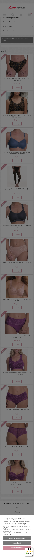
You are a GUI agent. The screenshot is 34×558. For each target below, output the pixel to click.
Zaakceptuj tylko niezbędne (17, 538)
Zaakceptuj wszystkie (17, 548)
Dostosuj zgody (17, 543)
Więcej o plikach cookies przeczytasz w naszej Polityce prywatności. (15, 533)
